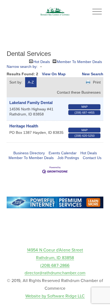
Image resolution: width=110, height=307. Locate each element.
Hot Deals (41, 61)
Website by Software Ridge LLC (55, 296)
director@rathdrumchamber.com (55, 273)
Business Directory (29, 153)
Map (84, 106)
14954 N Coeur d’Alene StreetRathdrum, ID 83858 (55, 253)
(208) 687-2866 (54, 265)
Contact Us (92, 158)
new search (92, 74)
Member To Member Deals (79, 61)
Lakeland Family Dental (31, 102)
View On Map (54, 74)
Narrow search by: (22, 66)
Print (97, 82)
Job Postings (68, 158)
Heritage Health (23, 126)
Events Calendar (63, 153)
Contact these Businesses (79, 92)
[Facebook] (55, 234)
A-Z (31, 82)
